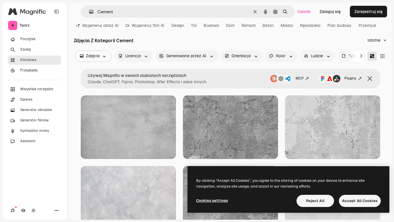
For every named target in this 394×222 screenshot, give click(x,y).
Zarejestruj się (368, 11)
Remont (248, 25)
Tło (194, 25)
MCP (300, 78)
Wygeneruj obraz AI (100, 25)
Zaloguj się (330, 11)
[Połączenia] (12, 210)
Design (177, 25)
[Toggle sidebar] (56, 11)
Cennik (304, 11)
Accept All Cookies (360, 200)
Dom (230, 25)
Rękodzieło (310, 25)
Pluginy (350, 78)
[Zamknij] (369, 78)
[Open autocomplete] (89, 12)
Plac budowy (339, 25)
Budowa (211, 25)
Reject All (315, 200)
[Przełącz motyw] (33, 210)
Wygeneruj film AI (148, 25)
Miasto (287, 25)
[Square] (382, 56)
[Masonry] (372, 56)
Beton (268, 25)
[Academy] (23, 210)
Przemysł (367, 25)
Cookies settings (212, 200)
